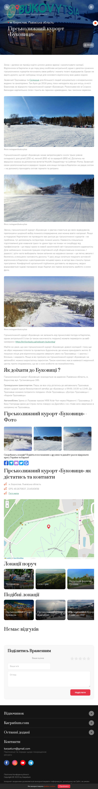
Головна (7, 14)
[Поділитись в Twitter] (21, 463)
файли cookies (49, 786)
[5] (88, 658)
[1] (72, 658)
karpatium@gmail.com (17, 748)
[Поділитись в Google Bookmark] (26, 463)
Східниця (34, 80)
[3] (80, 658)
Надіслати (80, 692)
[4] (84, 658)
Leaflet (8, 558)
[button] (48, 527)
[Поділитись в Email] (16, 463)
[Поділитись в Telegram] (11, 463)
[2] (76, 658)
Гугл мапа (14, 493)
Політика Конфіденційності (16, 774)
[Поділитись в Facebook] (6, 463)
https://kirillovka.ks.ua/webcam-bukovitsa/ (35, 341)
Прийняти (64, 786)
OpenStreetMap (18, 558)
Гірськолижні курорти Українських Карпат (30, 14)
